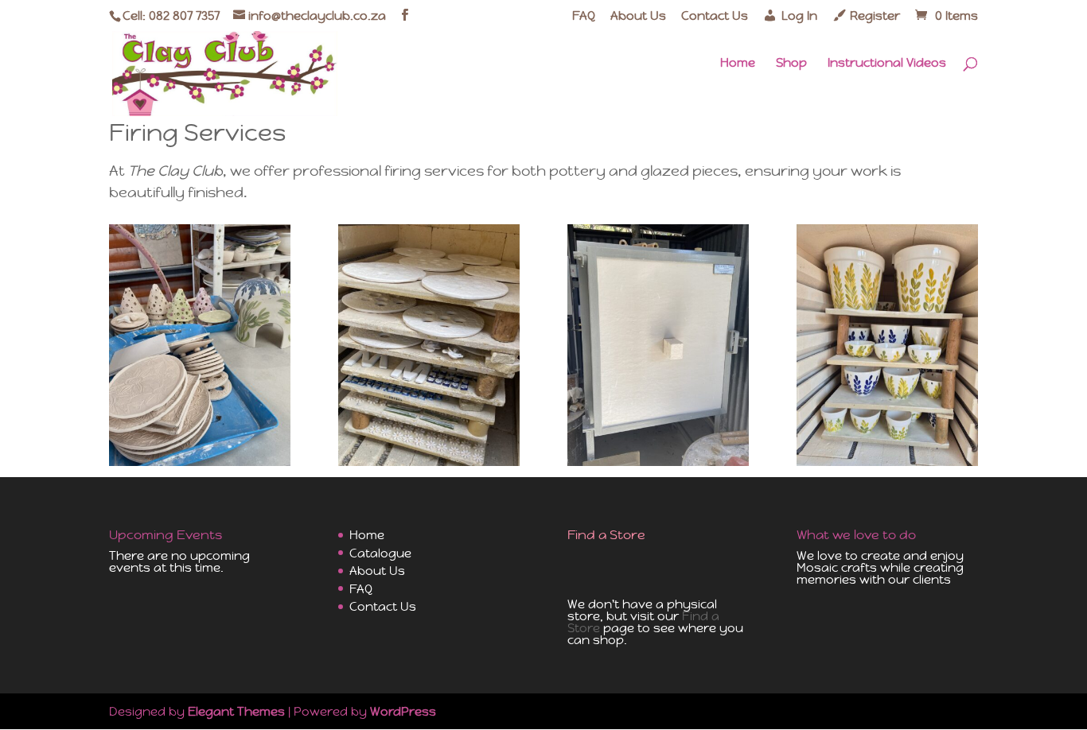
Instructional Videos (887, 63)
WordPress (403, 711)
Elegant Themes (236, 711)
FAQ (583, 16)
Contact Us (714, 16)
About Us (638, 16)
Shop (791, 63)
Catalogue (380, 553)
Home (737, 63)
